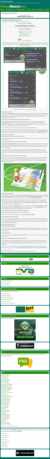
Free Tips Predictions (21, 21)
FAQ (28, 9)
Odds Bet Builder (4, 444)
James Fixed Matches (5, 374)
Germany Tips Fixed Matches (7, 396)
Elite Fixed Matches (5, 404)
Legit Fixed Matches (5, 407)
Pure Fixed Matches (5, 403)
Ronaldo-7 (3, 421)
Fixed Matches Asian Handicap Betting (8, 303)
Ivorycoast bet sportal (5, 418)
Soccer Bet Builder (4, 446)
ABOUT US (33, 9)
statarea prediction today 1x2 (30, 251)
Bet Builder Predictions (5, 437)
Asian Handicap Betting (5, 293)
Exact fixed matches (5, 415)
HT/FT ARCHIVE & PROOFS (10, 9)
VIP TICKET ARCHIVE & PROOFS (21, 9)
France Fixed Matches (5, 417)
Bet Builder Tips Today (5, 441)
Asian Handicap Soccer (5, 301)
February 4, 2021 (12, 21)
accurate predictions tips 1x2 (9, 251)
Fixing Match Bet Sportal (6, 423)
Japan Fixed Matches (5, 410)
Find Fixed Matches (5, 395)
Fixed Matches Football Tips (6, 1)
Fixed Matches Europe (5, 414)
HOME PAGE (3, 9)
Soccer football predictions (19, 251)
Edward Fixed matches (5, 400)
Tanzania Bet (3, 413)
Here (2, 354)
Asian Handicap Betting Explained (7, 297)
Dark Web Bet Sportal (5, 411)
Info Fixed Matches (4, 284)
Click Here (3, 318)
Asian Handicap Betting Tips (6, 295)
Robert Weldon (5, 21)
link (37, 354)
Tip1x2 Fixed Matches (5, 398)
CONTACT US (47, 9)
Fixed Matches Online (5, 402)
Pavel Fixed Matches (5, 422)
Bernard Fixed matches (5, 399)
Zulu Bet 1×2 (3, 408)
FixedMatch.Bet (5, 195)
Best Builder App (4, 433)
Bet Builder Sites (4, 439)
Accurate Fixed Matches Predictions (11, 20)
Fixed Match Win (4, 419)
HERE (34, 109)
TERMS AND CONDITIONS (40, 9)
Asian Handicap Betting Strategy (7, 299)
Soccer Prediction (4, 406)
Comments (28, 21)
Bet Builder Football (4, 435)
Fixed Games (4, 393)
